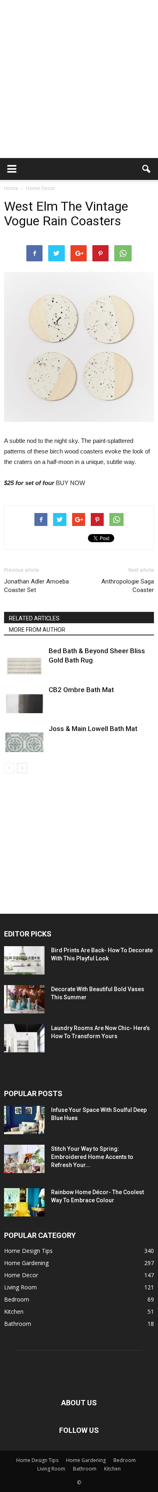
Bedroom (16, 1299)
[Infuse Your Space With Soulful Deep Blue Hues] (24, 1120)
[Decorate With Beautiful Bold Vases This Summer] (24, 999)
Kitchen (13, 1311)
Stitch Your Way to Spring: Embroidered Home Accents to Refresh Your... (92, 1157)
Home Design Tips (28, 1251)
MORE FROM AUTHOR (37, 629)
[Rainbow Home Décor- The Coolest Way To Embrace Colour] (24, 1202)
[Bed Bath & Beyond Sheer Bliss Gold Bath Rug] (24, 660)
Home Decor (21, 1275)
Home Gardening (26, 1263)
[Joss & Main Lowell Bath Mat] (24, 738)
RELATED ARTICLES (34, 618)
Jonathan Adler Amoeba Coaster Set (36, 586)
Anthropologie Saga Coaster (127, 586)
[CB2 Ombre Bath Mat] (24, 699)
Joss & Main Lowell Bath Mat (93, 729)
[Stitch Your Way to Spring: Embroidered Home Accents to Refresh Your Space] (24, 1159)
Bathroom (17, 1323)
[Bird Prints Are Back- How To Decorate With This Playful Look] (24, 960)
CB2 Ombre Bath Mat (81, 690)
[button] (146, 169)
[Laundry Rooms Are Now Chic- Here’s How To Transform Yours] (24, 1038)
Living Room (20, 1287)
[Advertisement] (79, 79)
